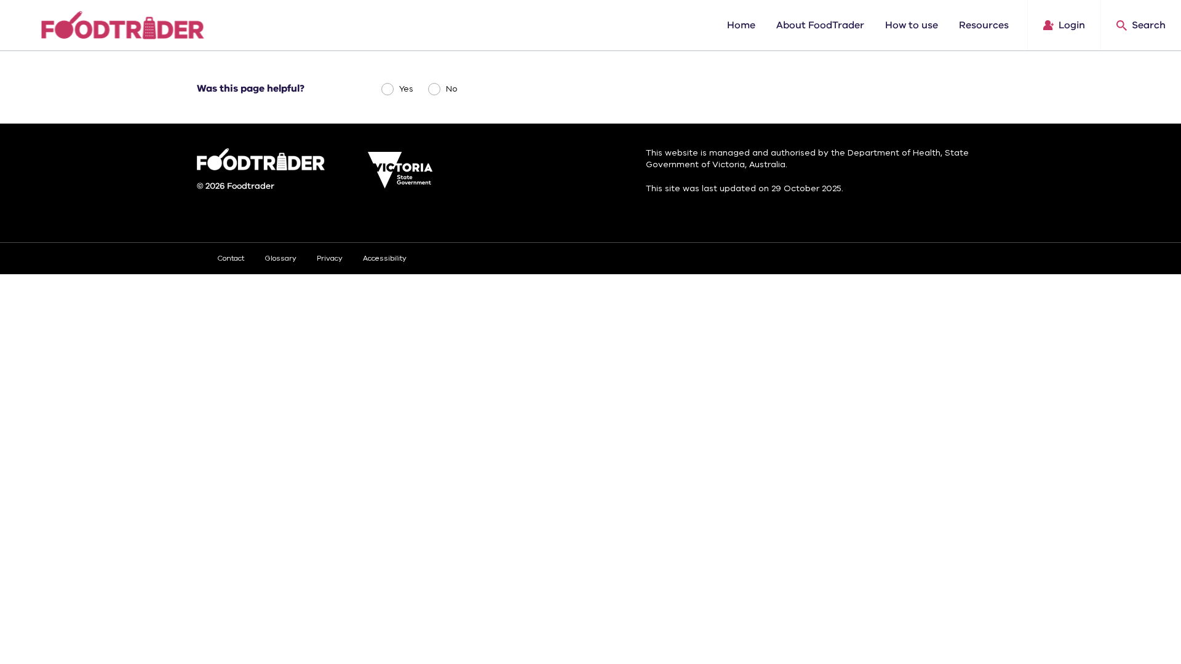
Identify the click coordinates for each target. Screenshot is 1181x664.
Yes (406, 89)
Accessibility (385, 258)
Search (1149, 25)
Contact (230, 258)
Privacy (330, 258)
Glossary (280, 258)
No (452, 89)
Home (741, 25)
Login (1072, 25)
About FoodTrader (820, 25)
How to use (911, 25)
